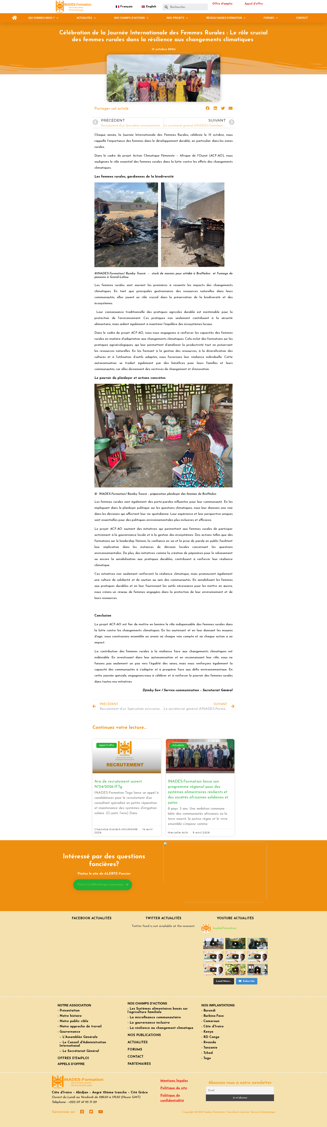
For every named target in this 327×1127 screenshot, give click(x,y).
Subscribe (249, 981)
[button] (14, 17)
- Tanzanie (209, 1047)
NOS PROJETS (175, 17)
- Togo (206, 1058)
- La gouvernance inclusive (149, 1022)
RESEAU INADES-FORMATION (224, 17)
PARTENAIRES (139, 1064)
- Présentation (69, 1010)
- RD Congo (210, 1037)
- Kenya (207, 1031)
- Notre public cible (73, 1021)
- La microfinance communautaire (154, 1017)
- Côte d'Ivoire (212, 1026)
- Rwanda (208, 1042)
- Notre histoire (70, 1016)
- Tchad (207, 1053)
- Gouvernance (69, 1031)
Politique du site (173, 1088)
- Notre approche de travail (80, 1026)
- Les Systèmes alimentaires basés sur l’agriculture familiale (158, 1010)
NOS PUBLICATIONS (144, 1035)
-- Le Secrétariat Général (79, 1051)
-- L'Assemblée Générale (78, 1037)
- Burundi (208, 1010)
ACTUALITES (84, 17)
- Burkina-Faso (212, 1016)
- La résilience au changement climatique (160, 1028)
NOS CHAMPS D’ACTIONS (129, 17)
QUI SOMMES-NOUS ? (41, 17)
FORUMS (269, 17)
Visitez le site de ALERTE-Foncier (104, 874)
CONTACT (302, 17)
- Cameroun (210, 1021)
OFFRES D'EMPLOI (73, 1058)
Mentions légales (174, 1081)
